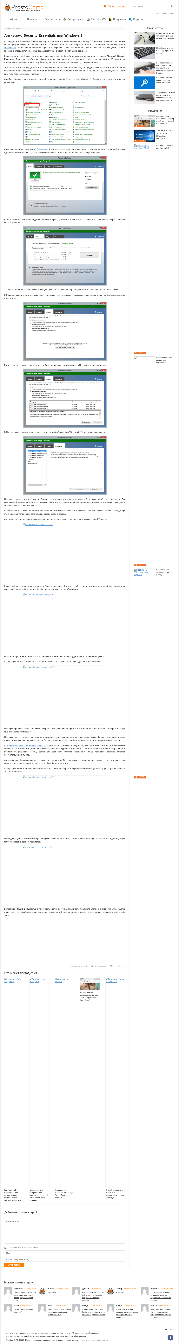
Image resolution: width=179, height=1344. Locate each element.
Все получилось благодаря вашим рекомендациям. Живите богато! (59, 1312)
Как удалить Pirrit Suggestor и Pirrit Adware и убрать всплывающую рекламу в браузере (12, 1195)
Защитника (42, 149)
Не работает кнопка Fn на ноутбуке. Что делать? (164, 50)
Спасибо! (120, 1292)
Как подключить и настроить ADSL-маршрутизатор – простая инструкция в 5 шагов (165, 68)
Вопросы (138, 19)
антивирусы (10, 47)
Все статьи (168, 1329)
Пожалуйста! (53, 1292)
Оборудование (75, 19)
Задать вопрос (116, 6)
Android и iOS (98, 19)
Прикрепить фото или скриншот (23, 1247)
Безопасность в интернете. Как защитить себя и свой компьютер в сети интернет (39, 1195)
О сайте (156, 13)
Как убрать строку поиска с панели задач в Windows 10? (165, 80)
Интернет (32, 19)
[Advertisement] (64, 939)
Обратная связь (168, 13)
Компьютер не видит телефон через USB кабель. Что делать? (165, 36)
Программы (119, 19)
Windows (15, 19)
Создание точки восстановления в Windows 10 (27, 745)
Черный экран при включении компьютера (164, 360)
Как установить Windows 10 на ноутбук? (162, 572)
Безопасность (52, 19)
